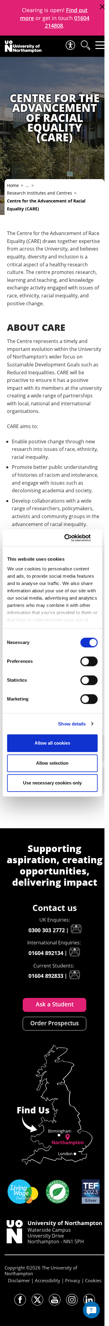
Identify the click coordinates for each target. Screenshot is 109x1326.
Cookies (93, 1280)
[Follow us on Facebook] (20, 1300)
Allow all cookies (52, 743)
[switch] (88, 661)
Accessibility (47, 1280)
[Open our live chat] (91, 1309)
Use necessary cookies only (52, 782)
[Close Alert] (102, 7)
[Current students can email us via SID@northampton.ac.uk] (74, 975)
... (27, 185)
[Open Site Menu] (100, 45)
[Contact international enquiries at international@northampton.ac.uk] (74, 952)
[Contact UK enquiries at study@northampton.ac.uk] (76, 929)
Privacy (72, 1280)
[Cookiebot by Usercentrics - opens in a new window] (73, 538)
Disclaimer (19, 1280)
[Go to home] (23, 46)
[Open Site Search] (85, 45)
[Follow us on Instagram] (72, 1300)
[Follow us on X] (37, 1300)
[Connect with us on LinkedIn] (89, 1300)
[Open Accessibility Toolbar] (70, 45)
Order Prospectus (54, 1023)
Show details (72, 723)
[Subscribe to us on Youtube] (54, 1300)
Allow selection (52, 763)
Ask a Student (55, 1004)
